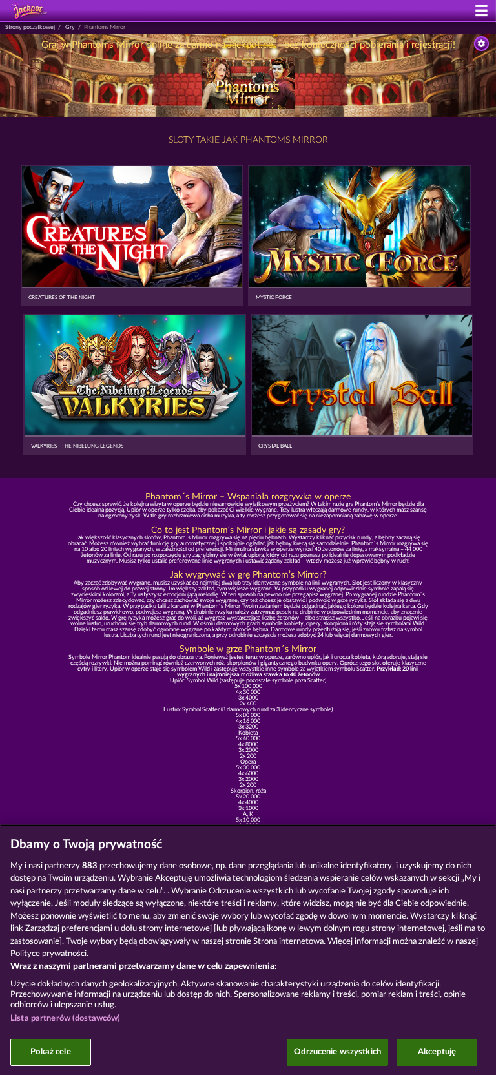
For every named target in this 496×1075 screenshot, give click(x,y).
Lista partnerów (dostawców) (65, 1018)
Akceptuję (437, 1052)
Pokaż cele (50, 1052)
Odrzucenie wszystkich (337, 1052)
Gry (70, 27)
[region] (248, 949)
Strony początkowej (30, 27)
